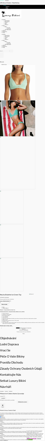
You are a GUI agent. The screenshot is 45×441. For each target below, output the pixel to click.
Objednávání (8, 338)
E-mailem (1, 396)
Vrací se (5, 350)
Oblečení (4, 30)
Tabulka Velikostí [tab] (5, 308)
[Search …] (5, 50)
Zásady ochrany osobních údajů (21, 368)
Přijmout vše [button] (30, 439)
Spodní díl (9, 28)
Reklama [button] (1, 433)
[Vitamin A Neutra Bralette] (17, 135)
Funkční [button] (1, 421)
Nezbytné (3, 417)
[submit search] (11, 51)
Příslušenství (4, 31)
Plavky (3, 25)
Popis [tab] (3, 307)
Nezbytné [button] (1, 415)
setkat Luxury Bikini (13, 380)
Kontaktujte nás (10, 374)
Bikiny (6, 26)
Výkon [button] (1, 425)
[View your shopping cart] (0, 58)
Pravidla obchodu (11, 362)
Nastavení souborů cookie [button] (32, 438)
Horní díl (8, 27)
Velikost (1, 301)
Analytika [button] (1, 429)
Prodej (3, 32)
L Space (6, 22)
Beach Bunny (7, 21)
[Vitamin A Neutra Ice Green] (17, 188)
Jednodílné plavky (8, 29)
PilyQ (6, 23)
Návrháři (3, 19)
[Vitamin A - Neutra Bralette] (17, 99)
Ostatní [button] (1, 437)
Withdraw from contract (22, 401)
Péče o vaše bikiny (12, 356)
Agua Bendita (7, 20)
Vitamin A (6, 24)
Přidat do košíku (4, 304)
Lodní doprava (9, 344)
